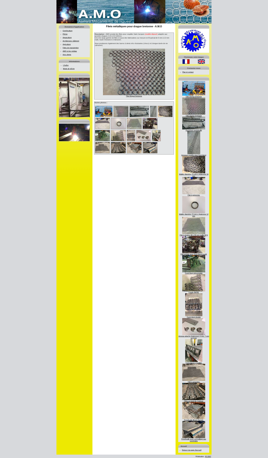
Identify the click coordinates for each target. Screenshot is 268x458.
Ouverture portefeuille (194, 130)
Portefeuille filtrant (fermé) (193, 420)
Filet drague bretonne (194, 96)
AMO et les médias (70, 51)
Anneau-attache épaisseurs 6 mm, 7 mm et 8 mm (194, 337)
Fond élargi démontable (194, 273)
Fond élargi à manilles (194, 363)
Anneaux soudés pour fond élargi (193, 155)
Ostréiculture (67, 31)
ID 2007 (208, 456)
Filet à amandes (194, 382)
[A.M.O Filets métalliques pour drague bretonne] (134, 23)
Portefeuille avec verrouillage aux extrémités (193, 440)
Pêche (65, 34)
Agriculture (67, 44)
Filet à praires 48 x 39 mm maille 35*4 (194, 235)
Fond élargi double (194, 317)
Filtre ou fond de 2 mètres (193, 401)
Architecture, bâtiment (71, 41)
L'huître (66, 65)
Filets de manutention (71, 48)
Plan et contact (188, 72)
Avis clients (67, 54)
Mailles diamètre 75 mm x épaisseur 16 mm (193, 175)
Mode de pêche (69, 69)
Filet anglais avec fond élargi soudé (194, 254)
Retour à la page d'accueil (191, 450)
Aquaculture (67, 37)
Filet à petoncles (194, 195)
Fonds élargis (194, 292)
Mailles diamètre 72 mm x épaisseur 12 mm (193, 215)
